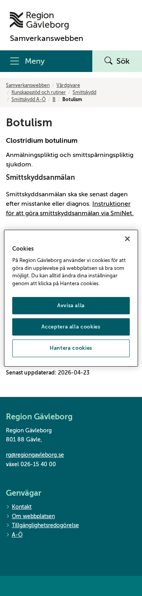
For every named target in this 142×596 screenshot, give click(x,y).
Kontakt (22, 507)
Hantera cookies (71, 348)
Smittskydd (84, 92)
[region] (71, 298)
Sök (123, 61)
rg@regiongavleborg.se (35, 455)
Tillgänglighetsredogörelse (45, 525)
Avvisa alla (71, 305)
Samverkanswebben (28, 85)
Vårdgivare (68, 85)
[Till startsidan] (46, 21)
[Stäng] (127, 238)
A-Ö (17, 535)
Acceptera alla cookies (70, 327)
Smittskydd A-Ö (28, 99)
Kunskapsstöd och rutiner (38, 92)
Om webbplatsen (33, 516)
